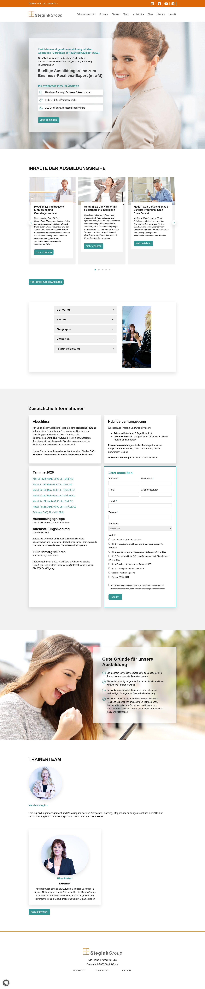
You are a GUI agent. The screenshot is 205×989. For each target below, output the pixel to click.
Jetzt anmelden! (48, 119)
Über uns (161, 14)
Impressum (79, 970)
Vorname (112, 478)
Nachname (146, 478)
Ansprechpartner (149, 490)
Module (112, 535)
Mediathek (137, 14)
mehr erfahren (44, 252)
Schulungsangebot (85, 14)
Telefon (112, 512)
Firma (111, 490)
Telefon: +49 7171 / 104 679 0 (43, 3)
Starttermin (113, 523)
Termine (116, 14)
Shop (150, 14)
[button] (31, 222)
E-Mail (111, 501)
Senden (115, 597)
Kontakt (172, 14)
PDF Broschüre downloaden (46, 281)
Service (102, 14)
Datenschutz (102, 970)
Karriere (126, 970)
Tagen (126, 14)
